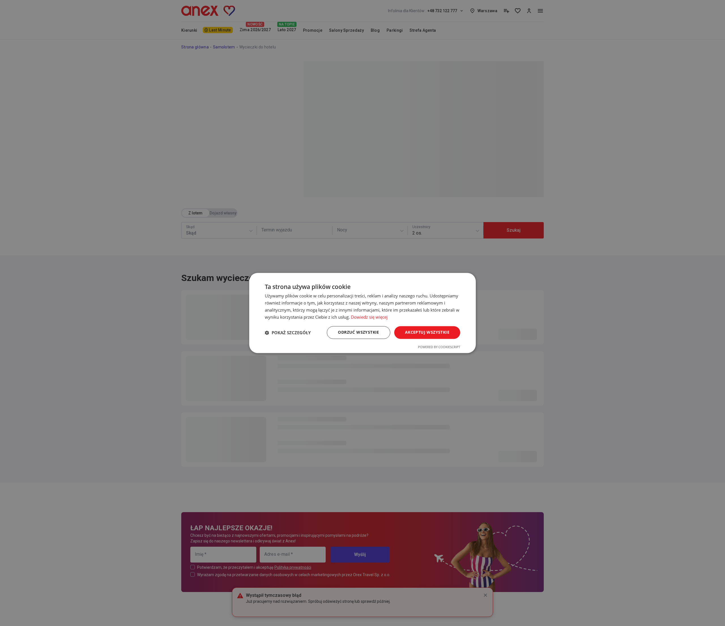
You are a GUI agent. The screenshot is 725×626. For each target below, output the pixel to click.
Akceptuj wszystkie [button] (427, 332)
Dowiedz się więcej (369, 317)
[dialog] (362, 313)
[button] (288, 332)
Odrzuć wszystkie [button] (358, 332)
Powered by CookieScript (439, 347)
